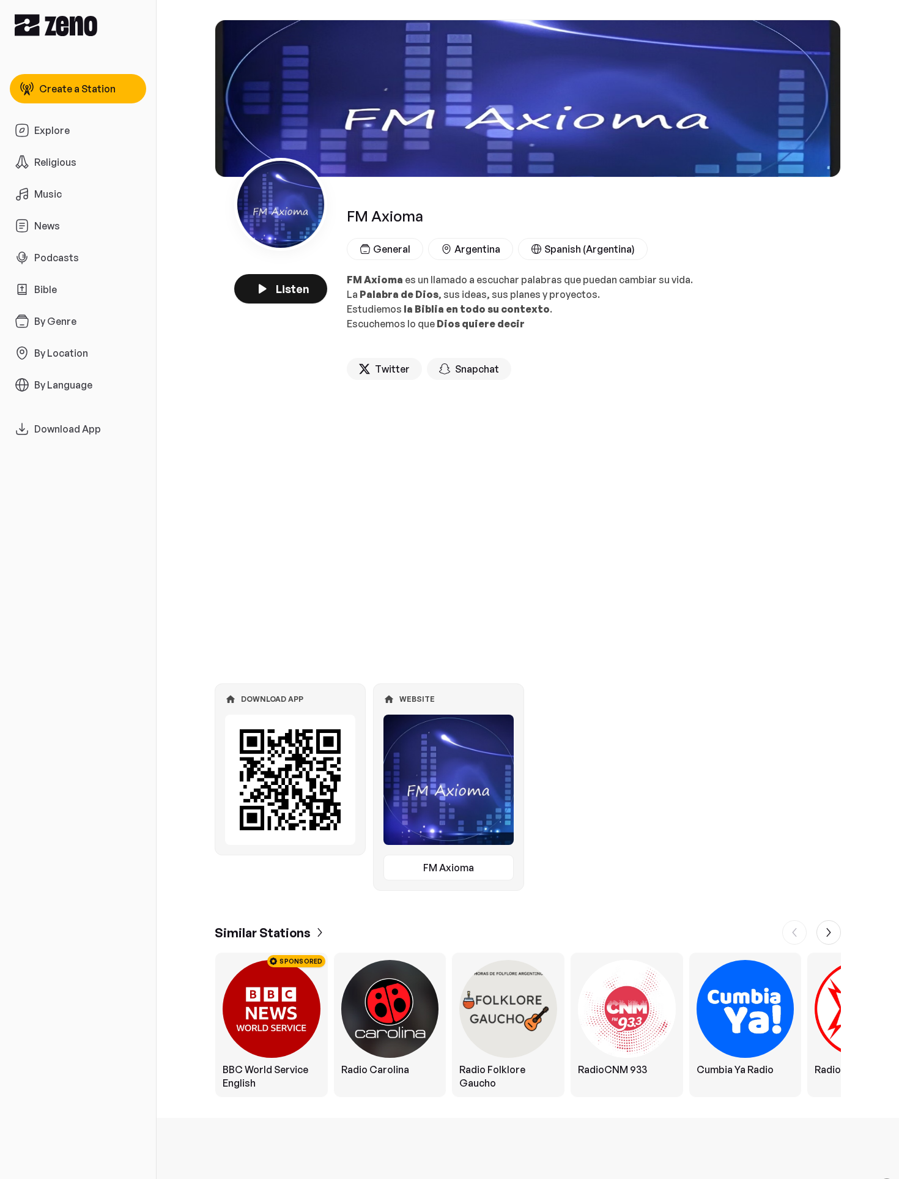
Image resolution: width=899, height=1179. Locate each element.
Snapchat (477, 369)
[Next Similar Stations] (828, 932)
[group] (528, 1025)
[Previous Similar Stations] (794, 932)
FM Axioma (448, 867)
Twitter (392, 369)
